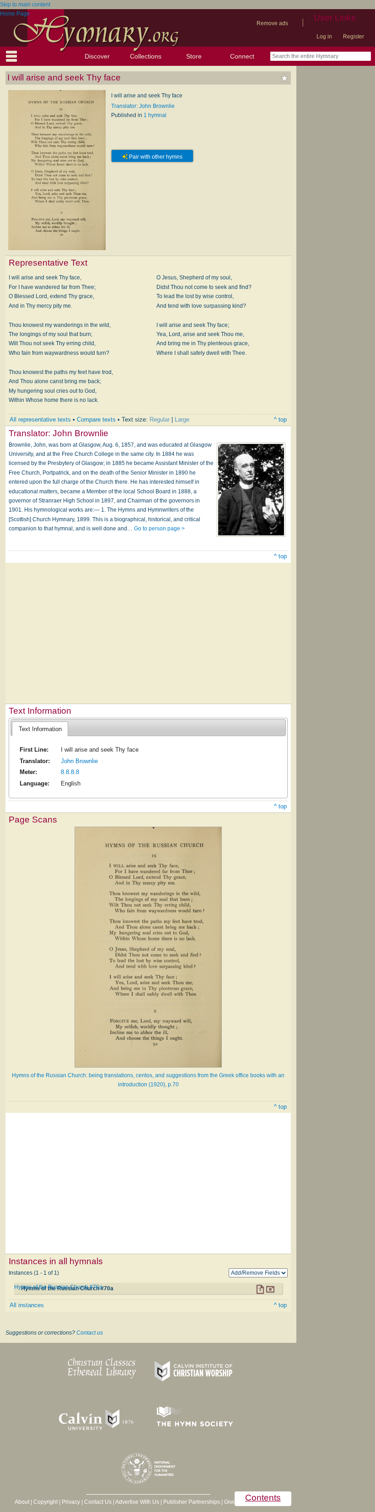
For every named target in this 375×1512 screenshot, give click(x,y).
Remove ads (272, 23)
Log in (324, 36)
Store (194, 56)
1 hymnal (155, 115)
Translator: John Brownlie (143, 106)
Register (353, 36)
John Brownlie (79, 761)
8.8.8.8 (70, 772)
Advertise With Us (137, 1502)
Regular (160, 419)
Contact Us (98, 1502)
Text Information (40, 729)
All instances (27, 1305)
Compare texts (96, 419)
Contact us (89, 1333)
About (22, 1502)
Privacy (71, 1502)
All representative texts (40, 419)
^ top (280, 419)
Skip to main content (25, 4)
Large (182, 419)
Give (230, 1502)
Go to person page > (159, 528)
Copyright (45, 1502)
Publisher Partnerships (191, 1502)
